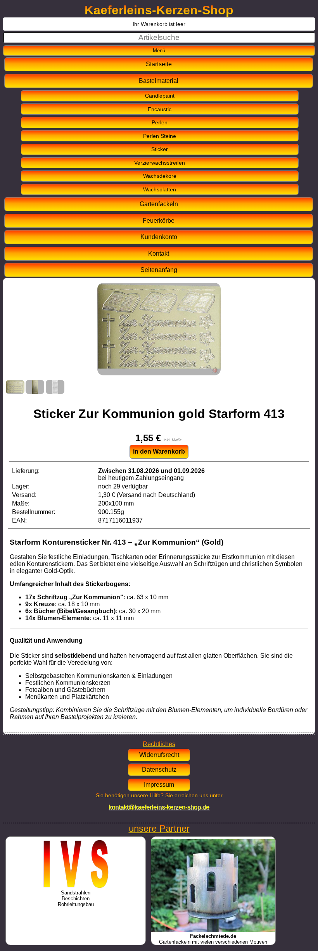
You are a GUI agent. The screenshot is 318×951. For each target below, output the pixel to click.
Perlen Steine (159, 136)
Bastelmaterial (158, 80)
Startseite (159, 64)
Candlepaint (160, 96)
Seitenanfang (158, 270)
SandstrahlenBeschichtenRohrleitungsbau (76, 898)
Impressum (159, 784)
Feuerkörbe (159, 220)
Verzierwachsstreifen (159, 163)
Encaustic (159, 109)
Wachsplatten (159, 189)
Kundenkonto (158, 237)
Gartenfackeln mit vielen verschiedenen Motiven (213, 939)
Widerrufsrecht (159, 755)
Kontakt (158, 253)
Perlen (160, 122)
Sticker (159, 149)
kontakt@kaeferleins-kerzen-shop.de (159, 807)
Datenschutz (159, 769)
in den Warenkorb (159, 451)
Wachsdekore (159, 176)
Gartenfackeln (159, 204)
